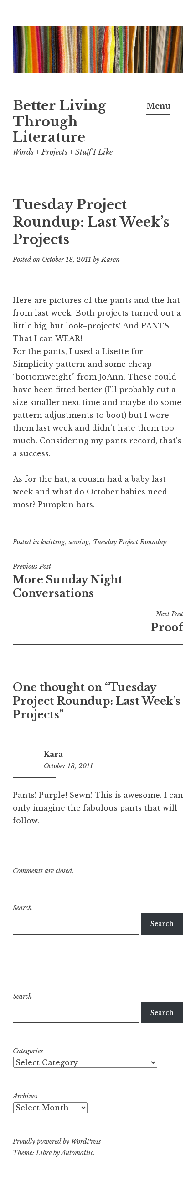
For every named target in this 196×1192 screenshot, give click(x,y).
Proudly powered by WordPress (57, 1141)
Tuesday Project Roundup (130, 542)
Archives (25, 1096)
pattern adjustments (53, 415)
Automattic (77, 1153)
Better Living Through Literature (59, 122)
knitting (53, 542)
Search (22, 908)
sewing (79, 542)
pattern (70, 364)
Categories (28, 1051)
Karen (110, 259)
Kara (53, 754)
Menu (158, 105)
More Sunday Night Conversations (68, 581)
